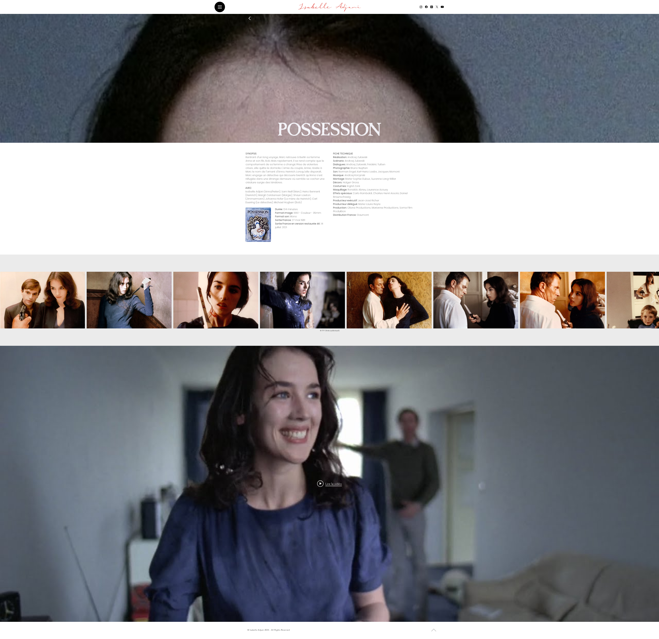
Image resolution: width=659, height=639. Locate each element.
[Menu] (220, 7)
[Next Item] (653, 300)
